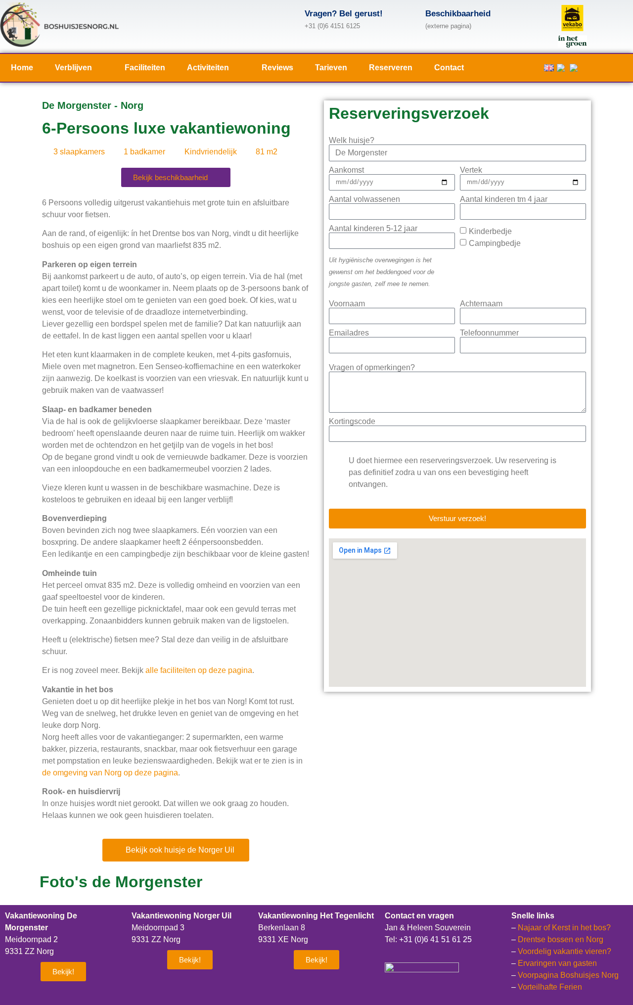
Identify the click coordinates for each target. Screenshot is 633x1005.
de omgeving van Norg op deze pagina (110, 772)
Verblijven (73, 67)
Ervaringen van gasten (557, 963)
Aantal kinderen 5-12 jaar (373, 229)
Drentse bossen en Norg (560, 939)
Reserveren (390, 67)
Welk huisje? (351, 140)
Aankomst (346, 170)
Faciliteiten (145, 67)
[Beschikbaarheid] (408, 17)
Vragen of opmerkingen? (372, 368)
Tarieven (331, 67)
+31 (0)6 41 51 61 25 (435, 939)
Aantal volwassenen (364, 199)
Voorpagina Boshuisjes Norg (568, 975)
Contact (449, 67)
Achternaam (481, 304)
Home (22, 67)
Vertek (471, 170)
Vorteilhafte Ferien (550, 987)
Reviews (277, 67)
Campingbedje (495, 243)
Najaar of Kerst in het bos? (564, 927)
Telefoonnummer (489, 333)
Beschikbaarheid (458, 13)
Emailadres (349, 333)
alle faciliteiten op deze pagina (198, 670)
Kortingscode (352, 422)
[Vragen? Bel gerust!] (287, 17)
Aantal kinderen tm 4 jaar (503, 199)
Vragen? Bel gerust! (344, 13)
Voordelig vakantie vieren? (564, 951)
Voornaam (347, 304)
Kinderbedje (490, 231)
